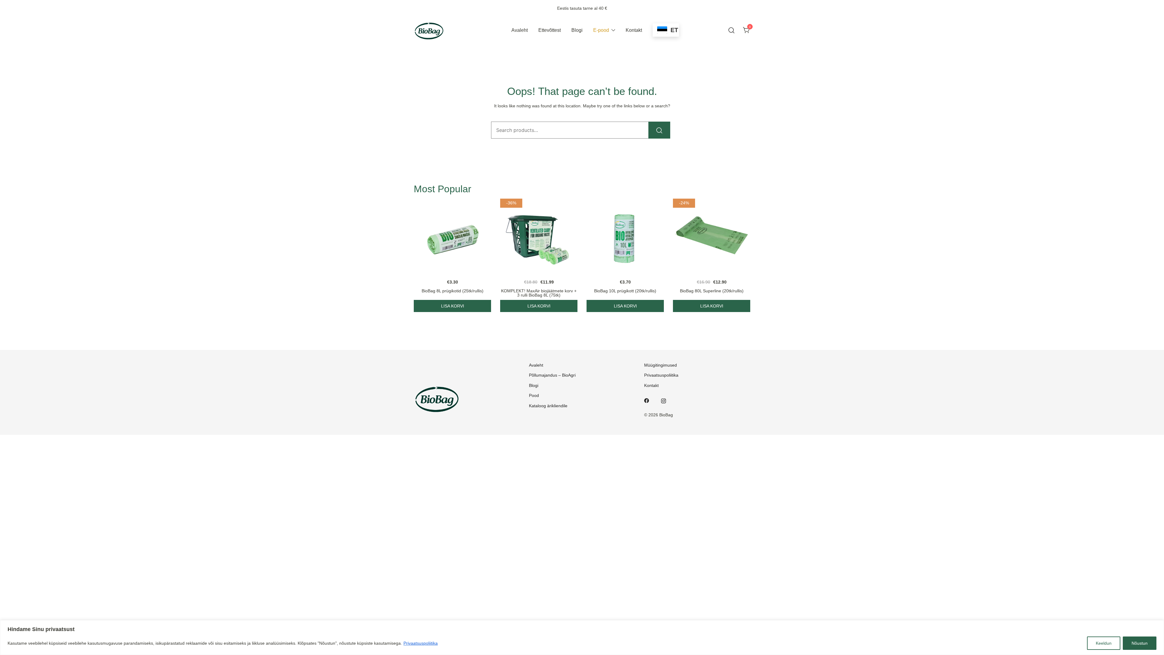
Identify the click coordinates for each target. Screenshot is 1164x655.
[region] (582, 637)
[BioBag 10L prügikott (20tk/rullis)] (625, 237)
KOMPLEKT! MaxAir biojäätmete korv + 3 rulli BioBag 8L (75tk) (539, 292)
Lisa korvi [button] (452, 306)
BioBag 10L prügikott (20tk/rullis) (625, 290)
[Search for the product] (659, 130)
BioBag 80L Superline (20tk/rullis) (712, 290)
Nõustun (1140, 643)
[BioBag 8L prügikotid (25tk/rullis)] (452, 237)
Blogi (577, 30)
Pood (534, 395)
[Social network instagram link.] (663, 400)
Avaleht (519, 30)
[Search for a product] (731, 30)
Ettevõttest (549, 30)
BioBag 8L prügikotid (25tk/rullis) (452, 290)
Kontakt (634, 30)
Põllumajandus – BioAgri (552, 375)
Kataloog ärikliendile (548, 405)
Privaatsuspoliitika (420, 643)
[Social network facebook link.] (646, 400)
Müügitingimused (660, 365)
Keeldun (1104, 643)
